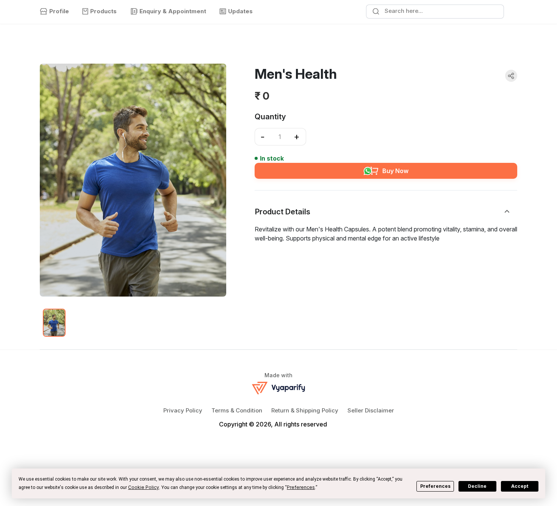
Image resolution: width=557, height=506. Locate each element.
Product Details (282, 211)
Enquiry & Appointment (172, 11)
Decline (477, 486)
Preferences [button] (301, 487)
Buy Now (395, 171)
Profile (59, 11)
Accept (519, 486)
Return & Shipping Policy (304, 410)
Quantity (270, 116)
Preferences (435, 486)
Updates (240, 11)
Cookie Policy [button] (143, 487)
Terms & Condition (236, 410)
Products (103, 11)
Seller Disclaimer (370, 410)
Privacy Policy (182, 410)
